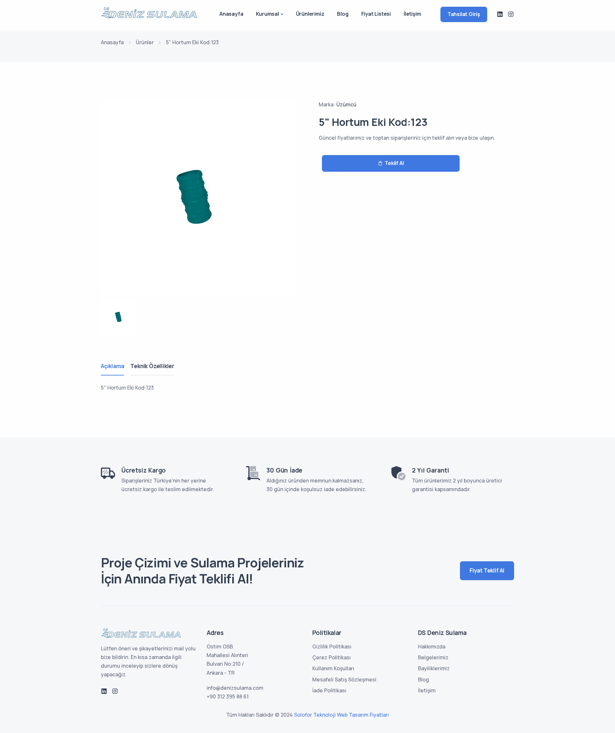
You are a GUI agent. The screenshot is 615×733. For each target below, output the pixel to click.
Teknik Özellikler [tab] (152, 366)
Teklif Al (394, 163)
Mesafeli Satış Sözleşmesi (344, 679)
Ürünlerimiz (310, 13)
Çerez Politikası (331, 657)
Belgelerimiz (433, 657)
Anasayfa (231, 13)
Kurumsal (267, 13)
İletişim (412, 13)
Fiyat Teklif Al (487, 570)
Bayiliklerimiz (434, 668)
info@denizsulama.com (235, 687)
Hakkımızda (431, 646)
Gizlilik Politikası (331, 646)
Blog (342, 13)
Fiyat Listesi (376, 13)
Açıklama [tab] (112, 366)
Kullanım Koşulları (333, 668)
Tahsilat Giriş (463, 14)
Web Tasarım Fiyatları (363, 714)
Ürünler (145, 42)
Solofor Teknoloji (315, 714)
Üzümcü (346, 104)
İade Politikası (329, 690)
